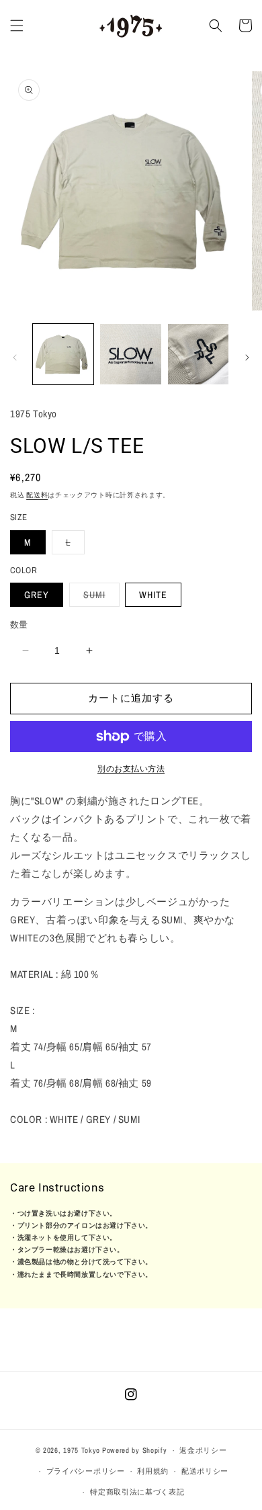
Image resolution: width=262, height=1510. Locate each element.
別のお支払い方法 (131, 768)
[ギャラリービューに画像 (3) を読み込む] (198, 354)
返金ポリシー (202, 1450)
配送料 (37, 495)
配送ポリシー (204, 1471)
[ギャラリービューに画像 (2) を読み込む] (130, 354)
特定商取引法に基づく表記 (137, 1492)
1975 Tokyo (81, 1450)
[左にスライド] (15, 357)
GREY (36, 595)
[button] (17, 25)
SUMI (99, 597)
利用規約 (153, 1471)
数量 (19, 624)
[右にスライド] (247, 357)
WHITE (153, 595)
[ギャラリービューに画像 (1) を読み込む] (63, 354)
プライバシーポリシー (85, 1471)
